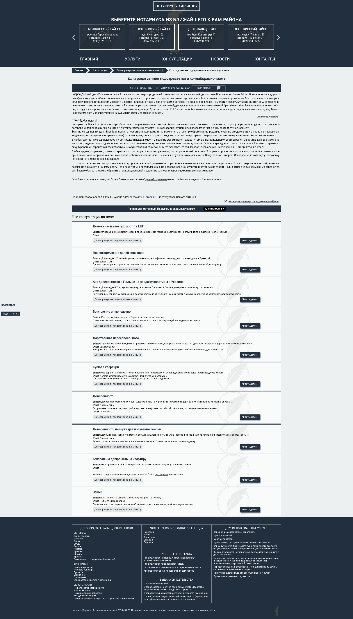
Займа (77, 541)
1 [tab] (171, 53)
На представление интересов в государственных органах (104, 598)
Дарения (78, 538)
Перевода (149, 532)
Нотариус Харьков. (82, 610)
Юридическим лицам (85, 595)
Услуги (133, 59)
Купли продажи (82, 536)
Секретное (79, 575)
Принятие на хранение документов (231, 576)
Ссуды (77, 544)
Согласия (149, 540)
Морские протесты (223, 539)
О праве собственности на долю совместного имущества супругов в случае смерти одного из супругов (174, 588)
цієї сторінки (148, 197)
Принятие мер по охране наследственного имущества (241, 542)
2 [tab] (176, 53)
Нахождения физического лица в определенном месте (172, 567)
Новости (220, 59)
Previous (74, 37)
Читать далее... (250, 240)
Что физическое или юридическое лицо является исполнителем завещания (169, 559)
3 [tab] (182, 53)
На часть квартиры (84, 569)
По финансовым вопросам (88, 593)
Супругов (78, 572)
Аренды (78, 551)
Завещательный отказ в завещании (92, 580)
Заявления (149, 537)
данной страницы (156, 179)
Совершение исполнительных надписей (234, 532)
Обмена (78, 554)
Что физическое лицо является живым (164, 564)
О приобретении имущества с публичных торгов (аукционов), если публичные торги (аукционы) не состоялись (176, 597)
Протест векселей (222, 535)
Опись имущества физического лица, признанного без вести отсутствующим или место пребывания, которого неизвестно (245, 547)
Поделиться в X (10, 313)
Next (279, 37)
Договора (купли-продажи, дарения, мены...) (118, 240)
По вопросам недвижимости (89, 588)
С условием (80, 577)
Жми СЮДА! (204, 88)
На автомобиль (82, 590)
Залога (77, 546)
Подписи (148, 542)
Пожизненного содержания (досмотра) (94, 559)
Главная (89, 59)
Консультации (177, 59)
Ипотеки (78, 549)
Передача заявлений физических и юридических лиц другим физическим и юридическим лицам (245, 568)
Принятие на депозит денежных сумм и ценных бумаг (241, 573)
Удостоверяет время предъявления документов (169, 571)
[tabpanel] (102, 37)
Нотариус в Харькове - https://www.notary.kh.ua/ (254, 201)
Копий (147, 534)
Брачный (78, 556)
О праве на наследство (156, 583)
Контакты (264, 59)
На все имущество (83, 567)
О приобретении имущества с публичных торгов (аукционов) (176, 593)
